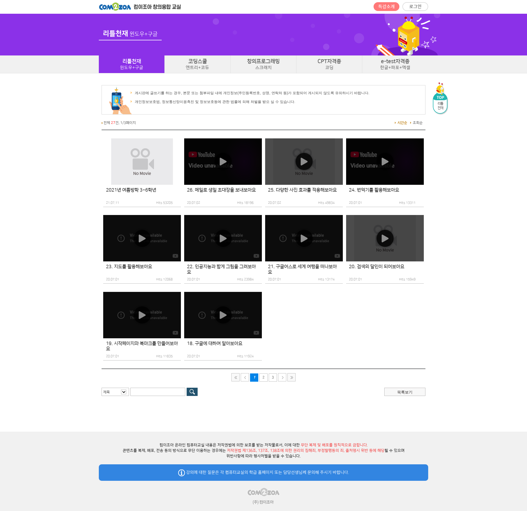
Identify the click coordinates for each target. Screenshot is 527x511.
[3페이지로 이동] (291, 377)
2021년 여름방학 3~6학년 (131, 190)
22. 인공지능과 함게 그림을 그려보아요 (221, 269)
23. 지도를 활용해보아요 (129, 266)
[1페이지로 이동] (235, 377)
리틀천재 (131, 64)
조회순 (418, 123)
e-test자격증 (395, 64)
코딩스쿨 (197, 64)
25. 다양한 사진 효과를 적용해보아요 (302, 190)
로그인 (415, 6)
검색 (192, 392)
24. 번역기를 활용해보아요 (374, 190)
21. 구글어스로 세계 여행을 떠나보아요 (302, 269)
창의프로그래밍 (263, 64)
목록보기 (405, 392)
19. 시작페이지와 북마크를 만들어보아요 (142, 346)
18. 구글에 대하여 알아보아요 (214, 343)
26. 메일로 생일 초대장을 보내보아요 (221, 190)
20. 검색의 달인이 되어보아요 (376, 266)
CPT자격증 (329, 64)
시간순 (402, 123)
